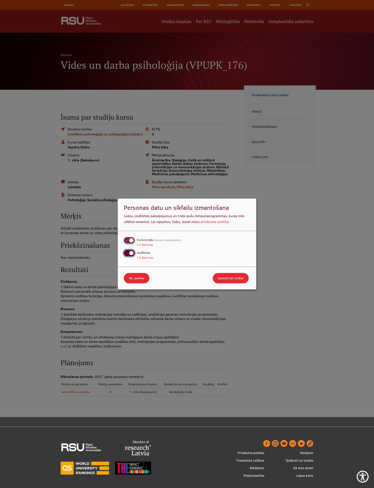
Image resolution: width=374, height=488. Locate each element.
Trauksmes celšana (250, 460)
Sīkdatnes (257, 468)
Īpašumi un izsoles (299, 460)
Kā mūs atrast (303, 468)
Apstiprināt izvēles (230, 278)
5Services (145, 257)
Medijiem (306, 453)
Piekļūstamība (253, 475)
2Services (145, 244)
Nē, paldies (136, 278)
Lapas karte (304, 475)
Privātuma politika (251, 453)
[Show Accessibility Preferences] (363, 477)
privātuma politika (215, 221)
